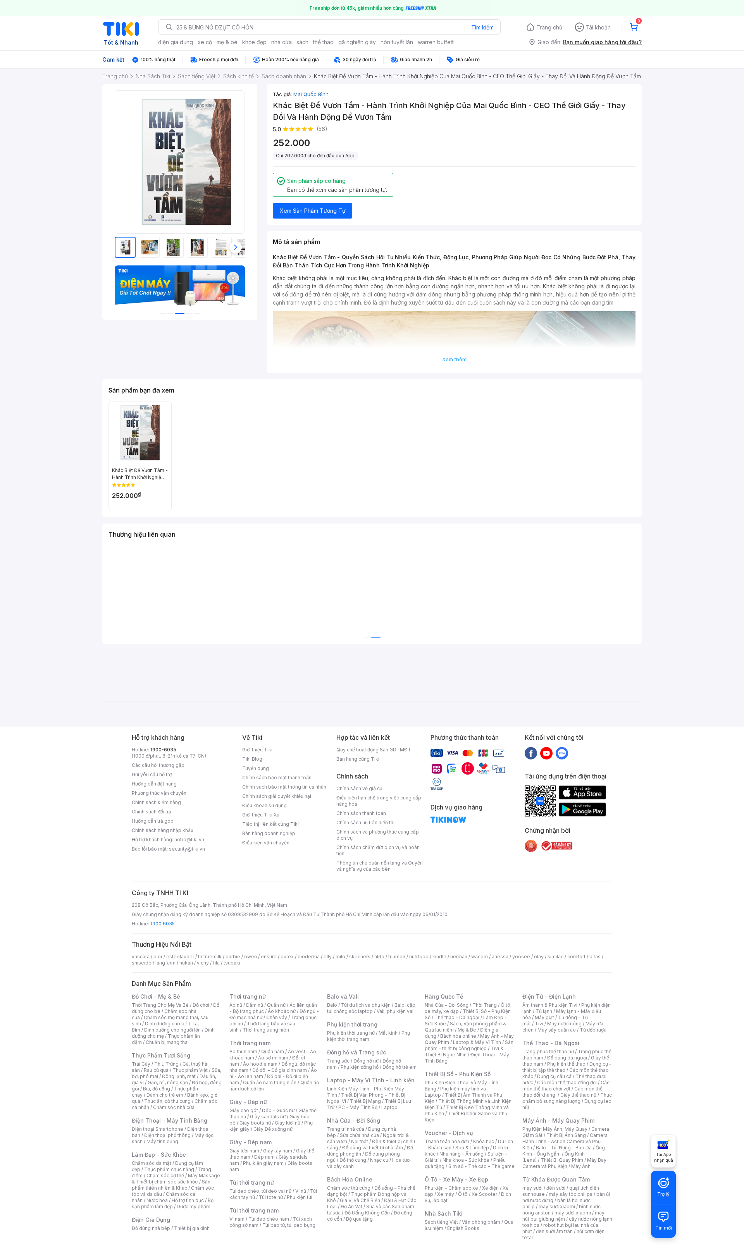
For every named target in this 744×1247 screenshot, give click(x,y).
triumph (396, 956)
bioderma (309, 956)
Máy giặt (544, 1017)
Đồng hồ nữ (366, 1061)
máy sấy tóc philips (570, 1194)
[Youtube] (546, 753)
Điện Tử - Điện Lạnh (549, 996)
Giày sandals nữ (268, 1117)
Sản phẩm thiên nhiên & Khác (171, 1185)
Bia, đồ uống (156, 1089)
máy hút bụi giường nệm (563, 1216)
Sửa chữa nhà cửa (359, 1135)
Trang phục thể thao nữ (548, 1051)
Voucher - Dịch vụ (449, 1133)
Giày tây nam (277, 1151)
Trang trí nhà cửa (345, 1129)
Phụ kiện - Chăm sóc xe (451, 1188)
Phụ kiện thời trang (352, 1024)
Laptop (389, 1107)
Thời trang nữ (247, 996)
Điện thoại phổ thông (167, 1135)
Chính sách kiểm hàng (156, 802)
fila (216, 963)
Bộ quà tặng (359, 1219)
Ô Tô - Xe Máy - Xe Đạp (456, 1179)
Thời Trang (484, 1005)
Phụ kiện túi (299, 1197)
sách (302, 42)
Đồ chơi (201, 1005)
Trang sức (338, 1061)
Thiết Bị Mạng (365, 1101)
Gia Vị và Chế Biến (360, 1200)
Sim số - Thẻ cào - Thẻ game (481, 1166)
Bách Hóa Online (349, 1179)
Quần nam (272, 1051)
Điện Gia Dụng (151, 1219)
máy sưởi (532, 1188)
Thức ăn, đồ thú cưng (167, 1101)
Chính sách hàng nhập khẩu (162, 830)
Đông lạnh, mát (179, 1076)
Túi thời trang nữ (251, 1182)
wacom (479, 956)
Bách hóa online (458, 1036)
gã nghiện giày (357, 42)
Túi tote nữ (271, 1197)
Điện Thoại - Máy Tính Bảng (169, 1120)
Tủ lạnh (544, 1011)
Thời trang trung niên (266, 1030)
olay (539, 956)
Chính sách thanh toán (361, 813)
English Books (463, 1228)
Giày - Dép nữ (248, 1102)
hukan (186, 963)
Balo (332, 1005)
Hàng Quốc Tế (444, 996)
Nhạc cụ (379, 1160)
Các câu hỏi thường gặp (158, 765)
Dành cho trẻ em (164, 1095)
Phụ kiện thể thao (566, 1064)
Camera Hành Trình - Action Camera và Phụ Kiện (565, 1141)
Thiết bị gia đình (192, 1228)
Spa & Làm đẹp (472, 1148)
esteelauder (180, 956)
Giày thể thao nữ (578, 1095)
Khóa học (483, 1141)
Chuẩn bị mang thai (167, 1042)
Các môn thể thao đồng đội (567, 1082)
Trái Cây (141, 1064)
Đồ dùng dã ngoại (567, 1058)
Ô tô (463, 1194)
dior (157, 956)
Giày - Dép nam (250, 1142)
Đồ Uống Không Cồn (367, 1213)
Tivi (539, 1024)
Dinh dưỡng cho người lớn (172, 1030)
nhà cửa (281, 42)
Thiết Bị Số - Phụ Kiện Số (458, 1074)
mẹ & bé (227, 42)
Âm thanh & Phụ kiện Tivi (549, 1005)
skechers (359, 956)
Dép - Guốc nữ (278, 1110)
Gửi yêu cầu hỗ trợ (152, 774)
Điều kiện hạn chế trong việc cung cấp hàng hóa (378, 801)
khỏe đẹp (254, 42)
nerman (458, 956)
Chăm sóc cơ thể (165, 1175)
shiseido (142, 963)
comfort (576, 956)
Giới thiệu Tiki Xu (260, 815)
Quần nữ (276, 1005)
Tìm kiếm (482, 27)
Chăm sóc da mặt (151, 1163)
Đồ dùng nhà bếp (151, 1228)
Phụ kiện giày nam (263, 1163)
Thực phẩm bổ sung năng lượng (567, 1098)
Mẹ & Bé (467, 1030)
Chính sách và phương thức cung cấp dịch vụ (377, 835)
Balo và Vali (343, 996)
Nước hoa (157, 1200)
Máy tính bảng (162, 1141)
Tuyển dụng (255, 768)
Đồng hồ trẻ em (399, 1067)
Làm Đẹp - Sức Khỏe (159, 1154)
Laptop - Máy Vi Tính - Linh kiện (371, 1080)
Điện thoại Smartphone (157, 1129)
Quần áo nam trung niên (269, 1082)
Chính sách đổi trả (151, 812)
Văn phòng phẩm (481, 1222)
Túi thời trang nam (254, 1210)
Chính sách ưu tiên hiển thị (365, 822)
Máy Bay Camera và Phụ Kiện (564, 1163)
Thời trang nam (249, 1043)
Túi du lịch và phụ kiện (366, 1005)
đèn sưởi (555, 1188)
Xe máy (445, 1194)
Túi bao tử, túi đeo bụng (288, 1225)
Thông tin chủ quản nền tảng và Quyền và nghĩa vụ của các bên (379, 866)
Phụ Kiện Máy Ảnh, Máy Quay (554, 1129)
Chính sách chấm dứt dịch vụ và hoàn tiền (378, 850)
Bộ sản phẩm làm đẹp (173, 1203)
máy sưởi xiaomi (573, 1213)
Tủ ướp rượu (593, 1030)
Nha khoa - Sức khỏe (466, 1160)
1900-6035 (163, 750)
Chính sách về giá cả (359, 788)
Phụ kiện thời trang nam (368, 1036)
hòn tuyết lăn (397, 42)
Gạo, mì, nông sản (168, 1082)
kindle (439, 956)
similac (555, 956)
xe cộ (205, 42)
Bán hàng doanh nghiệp (268, 833)
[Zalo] (562, 753)
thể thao (323, 42)
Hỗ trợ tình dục (188, 1200)
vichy (203, 963)
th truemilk (210, 956)
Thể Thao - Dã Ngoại (550, 1043)
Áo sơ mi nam (273, 1058)
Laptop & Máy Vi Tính (477, 1042)
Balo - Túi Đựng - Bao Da (564, 1148)
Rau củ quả (156, 1070)
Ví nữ (300, 1191)
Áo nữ (235, 1005)
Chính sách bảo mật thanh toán (277, 777)
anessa (500, 956)
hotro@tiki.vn (189, 839)
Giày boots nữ (255, 1123)
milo (340, 956)
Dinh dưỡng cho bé (166, 1024)
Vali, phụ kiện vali (396, 1011)
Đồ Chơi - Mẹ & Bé (156, 996)
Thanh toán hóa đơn (447, 1141)
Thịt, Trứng (166, 1064)
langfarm (165, 963)
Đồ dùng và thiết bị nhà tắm (372, 1148)
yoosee (521, 956)
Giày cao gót (243, 1110)
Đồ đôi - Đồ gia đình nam (279, 1070)
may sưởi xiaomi (557, 1206)
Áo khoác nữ (282, 1011)
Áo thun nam (243, 1051)
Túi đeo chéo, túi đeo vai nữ (260, 1191)
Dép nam (264, 1157)
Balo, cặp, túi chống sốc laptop (372, 1008)
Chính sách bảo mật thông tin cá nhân (284, 787)
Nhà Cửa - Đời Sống (353, 1120)
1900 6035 (162, 924)
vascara (141, 956)
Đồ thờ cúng (352, 1160)
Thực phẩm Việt (190, 1070)
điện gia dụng (175, 42)
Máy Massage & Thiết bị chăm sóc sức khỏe (176, 1179)
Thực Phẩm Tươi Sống (161, 1055)
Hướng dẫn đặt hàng (154, 784)
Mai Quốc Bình (311, 94)
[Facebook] (531, 753)
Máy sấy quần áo (556, 1030)
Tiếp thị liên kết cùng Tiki (270, 824)
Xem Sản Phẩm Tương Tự (313, 210)
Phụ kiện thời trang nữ (351, 1033)
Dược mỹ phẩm (193, 1206)
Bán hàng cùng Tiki (357, 759)
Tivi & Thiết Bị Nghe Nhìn (464, 1051)
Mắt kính (388, 1033)
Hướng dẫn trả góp (153, 821)
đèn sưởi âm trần (554, 1231)
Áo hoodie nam (260, 1064)
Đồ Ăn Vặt (351, 1206)
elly (328, 956)
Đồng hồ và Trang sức (356, 1052)
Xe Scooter (484, 1194)
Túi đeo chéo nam (268, 1219)
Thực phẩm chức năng (169, 1169)
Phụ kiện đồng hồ (360, 1067)
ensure (269, 956)
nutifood (419, 956)
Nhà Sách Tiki (444, 1213)
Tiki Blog (252, 759)
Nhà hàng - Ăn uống (461, 1154)
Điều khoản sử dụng (264, 805)
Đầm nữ (254, 1005)
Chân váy (276, 1017)
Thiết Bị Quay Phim (562, 1160)
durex (287, 956)
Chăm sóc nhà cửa (174, 1107)
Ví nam (237, 1219)
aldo (379, 956)
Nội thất (359, 1141)
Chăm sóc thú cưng (348, 1188)
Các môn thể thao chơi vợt (566, 1086)
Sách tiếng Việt (441, 1222)
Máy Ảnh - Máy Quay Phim (558, 1120)
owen (250, 956)
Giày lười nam (244, 1151)
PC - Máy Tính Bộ (357, 1107)
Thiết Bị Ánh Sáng (566, 1135)
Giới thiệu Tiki (257, 750)
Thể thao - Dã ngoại (456, 1017)
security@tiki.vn (187, 849)
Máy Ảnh (581, 1166)
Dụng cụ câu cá (554, 1076)
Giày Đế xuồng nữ (273, 1129)
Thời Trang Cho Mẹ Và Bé (160, 1005)
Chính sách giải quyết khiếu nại (276, 796)
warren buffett (436, 42)
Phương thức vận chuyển (159, 793)
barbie (233, 956)
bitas (595, 956)
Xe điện (490, 1188)
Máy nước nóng (564, 1024)
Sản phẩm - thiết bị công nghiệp (469, 1045)
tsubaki (232, 963)
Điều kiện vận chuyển (265, 843)
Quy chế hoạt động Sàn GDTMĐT (373, 750)
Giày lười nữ (287, 1123)
